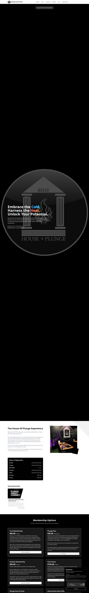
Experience (48, 1)
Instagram (21, 227)
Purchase (63, 553)
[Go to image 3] (63, 451)
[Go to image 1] (61, 451)
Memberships (65, 1)
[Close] (86, 569)
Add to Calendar (21, 507)
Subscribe (76, 588)
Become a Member (25, 552)
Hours (59, 1)
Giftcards (54, 1)
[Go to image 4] (65, 451)
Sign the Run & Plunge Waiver (45, 7)
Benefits (37, 1)
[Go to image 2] (62, 451)
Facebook (12, 227)
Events (42, 1)
